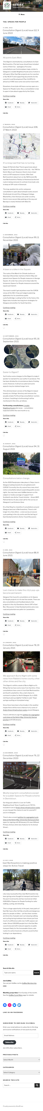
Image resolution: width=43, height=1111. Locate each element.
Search (36, 972)
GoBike (18, 4)
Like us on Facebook (13, 1012)
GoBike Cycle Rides (15, 995)
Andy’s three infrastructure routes (15, 710)
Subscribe (9, 1042)
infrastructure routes (32, 808)
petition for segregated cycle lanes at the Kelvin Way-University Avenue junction (21, 717)
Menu (22, 14)
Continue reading (9, 96)
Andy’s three (20, 808)
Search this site (8, 968)
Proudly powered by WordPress (13, 1106)
